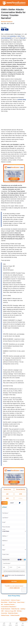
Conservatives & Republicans (8, 606)
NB (2, 604)
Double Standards (5, 608)
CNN (2, 611)
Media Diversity (15, 608)
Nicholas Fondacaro (6, 21)
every (19, 36)
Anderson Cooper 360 (10, 611)
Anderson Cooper (15, 600)
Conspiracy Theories (9, 604)
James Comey (20, 602)
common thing (22, 99)
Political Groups (5, 615)
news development (6, 38)
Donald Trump (12, 602)
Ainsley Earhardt (5, 600)
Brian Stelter (4, 602)
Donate (23, 619)
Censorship (4, 613)
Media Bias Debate (13, 613)
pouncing (13, 36)
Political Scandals (15, 615)
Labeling (23, 608)
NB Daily (19, 611)
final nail (22, 38)
